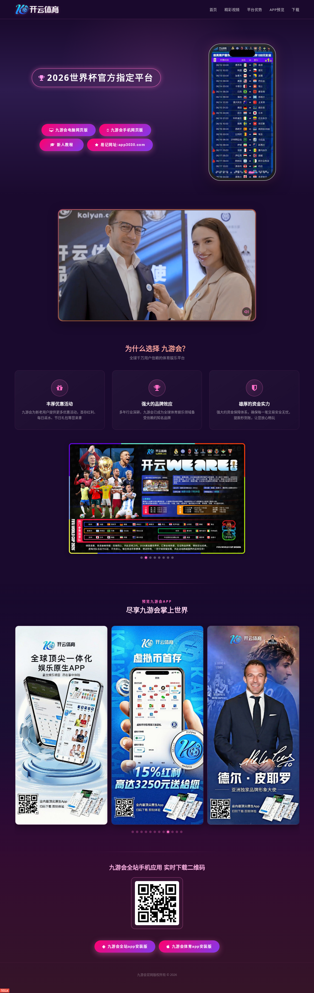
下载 (295, 9)
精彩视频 (232, 9)
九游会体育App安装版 (192, 900)
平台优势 (254, 9)
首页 (213, 9)
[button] (132, 785)
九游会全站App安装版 (128, 900)
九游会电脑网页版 (71, 130)
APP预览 (277, 9)
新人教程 (65, 145)
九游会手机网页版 (127, 130)
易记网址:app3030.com (123, 145)
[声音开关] (246, 311)
